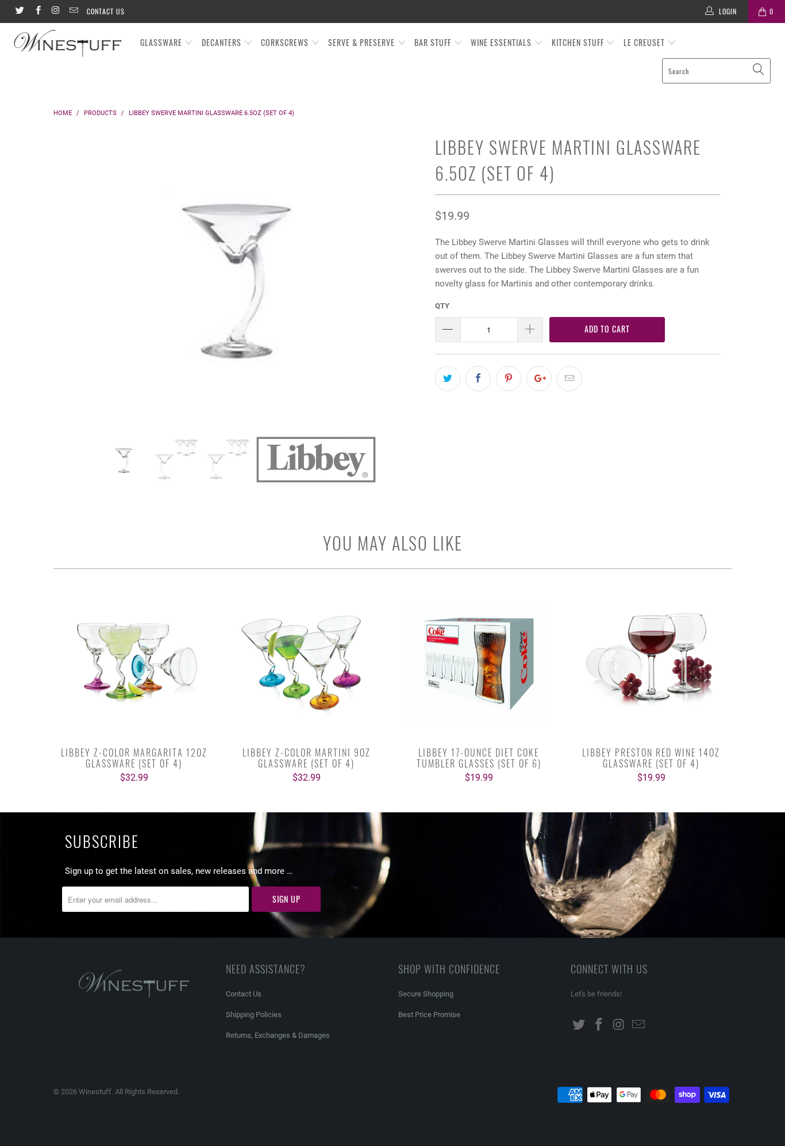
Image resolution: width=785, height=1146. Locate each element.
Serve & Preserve (362, 42)
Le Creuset (645, 42)
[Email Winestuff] (73, 11)
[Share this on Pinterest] (508, 378)
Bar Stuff (433, 42)
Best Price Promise (429, 1014)
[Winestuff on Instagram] (55, 11)
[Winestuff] (68, 44)
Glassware (162, 42)
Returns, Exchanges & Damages (278, 1035)
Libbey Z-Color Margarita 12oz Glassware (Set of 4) (133, 664)
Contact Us (106, 11)
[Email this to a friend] (569, 378)
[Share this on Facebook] (478, 378)
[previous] (73, 284)
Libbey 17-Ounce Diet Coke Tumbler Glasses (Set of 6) (478, 664)
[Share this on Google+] (539, 378)
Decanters (223, 42)
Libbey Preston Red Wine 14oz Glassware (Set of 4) (651, 664)
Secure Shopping (425, 994)
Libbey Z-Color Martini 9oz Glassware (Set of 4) (306, 664)
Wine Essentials (502, 42)
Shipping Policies (254, 1014)
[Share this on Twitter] (447, 378)
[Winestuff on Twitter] (19, 11)
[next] (403, 284)
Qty (442, 305)
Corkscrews (286, 42)
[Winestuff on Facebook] (37, 11)
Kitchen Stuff (579, 42)
